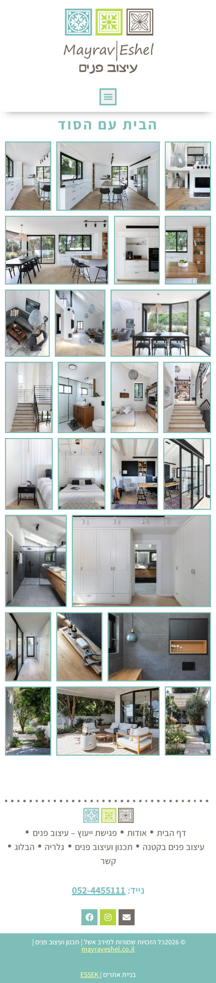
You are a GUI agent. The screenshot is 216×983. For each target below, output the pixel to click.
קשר (108, 861)
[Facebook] (89, 917)
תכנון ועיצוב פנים (104, 847)
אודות (137, 832)
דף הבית (171, 832)
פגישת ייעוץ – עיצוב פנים (75, 832)
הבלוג (25, 847)
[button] (108, 97)
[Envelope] (127, 917)
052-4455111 (99, 890)
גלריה (54, 847)
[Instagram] (108, 917)
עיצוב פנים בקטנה (173, 847)
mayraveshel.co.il (108, 948)
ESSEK (89, 974)
